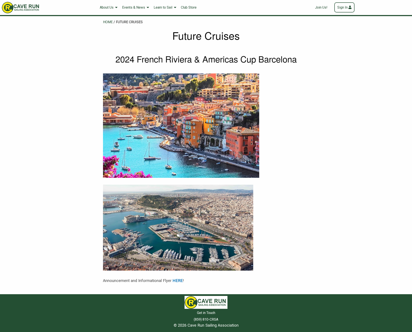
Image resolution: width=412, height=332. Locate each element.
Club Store (189, 7)
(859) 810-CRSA (206, 319)
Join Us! (321, 7)
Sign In (342, 7)
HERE (178, 280)
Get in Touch (206, 313)
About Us (107, 7)
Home (108, 22)
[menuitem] (107, 7)
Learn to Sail (163, 7)
